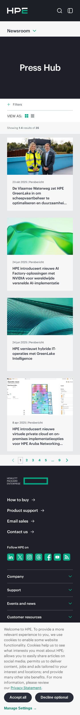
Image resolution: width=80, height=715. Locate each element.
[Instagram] (29, 557)
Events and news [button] (21, 603)
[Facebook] (48, 557)
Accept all (18, 697)
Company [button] (15, 576)
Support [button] (14, 590)
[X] (20, 557)
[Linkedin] (10, 557)
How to (18, 499)
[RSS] (66, 557)
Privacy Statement (26, 688)
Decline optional (54, 697)
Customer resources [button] (24, 617)
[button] (59, 10)
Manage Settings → (20, 708)
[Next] (67, 460)
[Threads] (38, 557)
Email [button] (17, 521)
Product (22, 510)
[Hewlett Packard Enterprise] (17, 11)
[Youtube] (57, 557)
